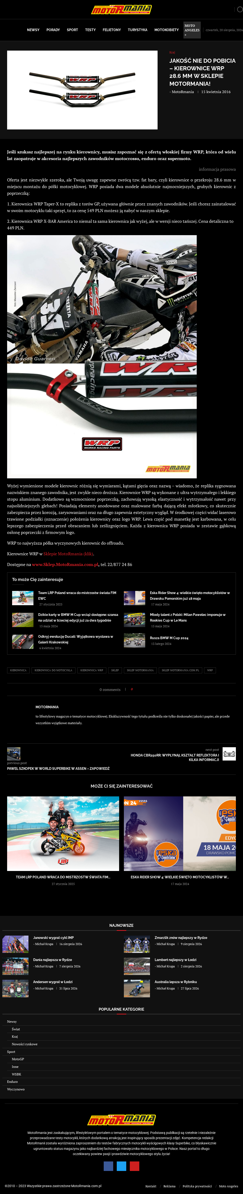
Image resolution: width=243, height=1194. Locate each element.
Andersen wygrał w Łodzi (53, 982)
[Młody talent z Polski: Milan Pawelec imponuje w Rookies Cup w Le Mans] (134, 620)
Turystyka (137, 30)
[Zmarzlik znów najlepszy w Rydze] (137, 944)
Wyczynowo (16, 1089)
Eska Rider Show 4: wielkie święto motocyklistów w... (180, 877)
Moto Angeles (228, 1186)
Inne (15, 1066)
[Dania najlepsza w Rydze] (15, 966)
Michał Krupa (44, 944)
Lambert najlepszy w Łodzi (175, 960)
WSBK (16, 1074)
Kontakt (150, 1186)
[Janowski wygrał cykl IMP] (15, 944)
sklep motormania (140, 670)
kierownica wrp (91, 670)
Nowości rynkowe (24, 1044)
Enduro (12, 1081)
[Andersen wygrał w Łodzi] (15, 988)
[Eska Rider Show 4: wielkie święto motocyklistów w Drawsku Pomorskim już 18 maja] (134, 598)
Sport (72, 30)
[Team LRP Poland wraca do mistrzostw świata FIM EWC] (22, 598)
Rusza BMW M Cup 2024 (169, 638)
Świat (16, 1029)
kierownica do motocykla (53, 670)
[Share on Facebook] (137, 689)
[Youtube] (134, 1166)
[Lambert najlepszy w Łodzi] (137, 966)
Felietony (112, 30)
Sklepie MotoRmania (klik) (68, 554)
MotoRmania (183, 91)
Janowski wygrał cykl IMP (53, 938)
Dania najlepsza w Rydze (52, 960)
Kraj (15, 1036)
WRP (210, 670)
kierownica (18, 670)
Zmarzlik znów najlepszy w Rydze (181, 938)
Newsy (33, 30)
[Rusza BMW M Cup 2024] (134, 640)
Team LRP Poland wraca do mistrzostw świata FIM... (63, 877)
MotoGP (18, 1059)
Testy (90, 30)
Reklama (170, 1186)
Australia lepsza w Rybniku (176, 982)
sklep (115, 670)
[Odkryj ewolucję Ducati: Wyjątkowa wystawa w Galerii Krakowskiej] (22, 642)
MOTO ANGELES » (192, 30)
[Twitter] (121, 1166)
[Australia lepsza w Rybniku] (137, 988)
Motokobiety (166, 30)
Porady (53, 30)
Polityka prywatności (197, 1186)
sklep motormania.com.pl (180, 670)
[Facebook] (108, 1166)
